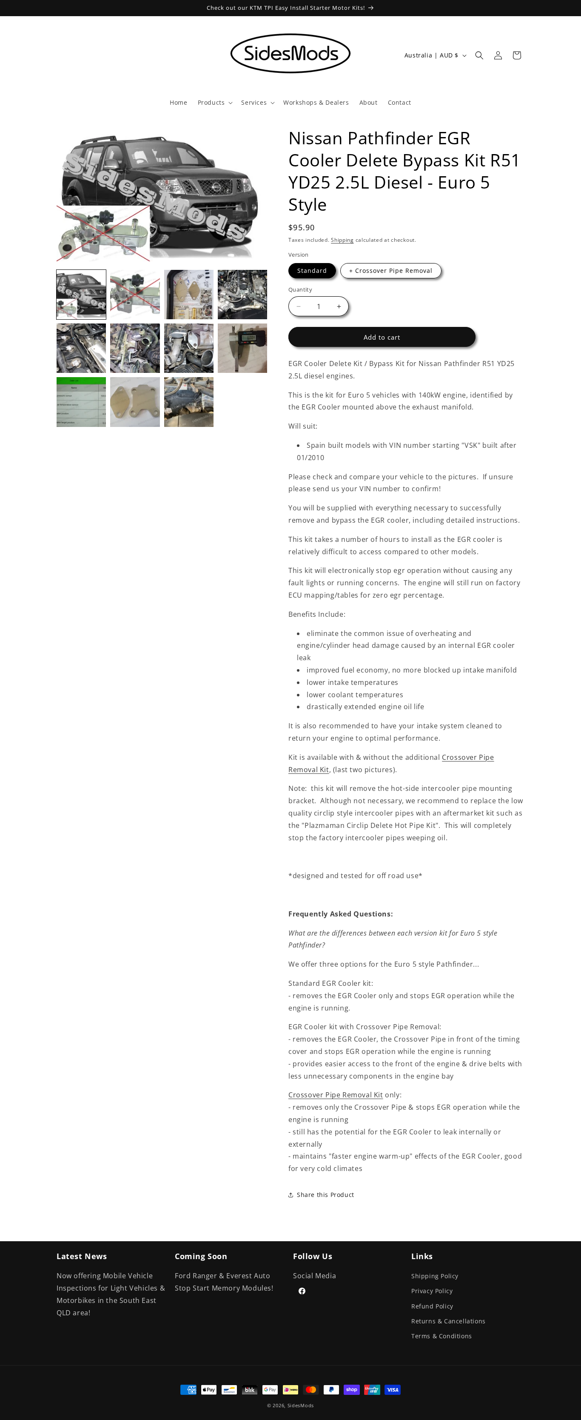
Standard (312, 270)
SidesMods (301, 1405)
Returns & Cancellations (448, 1321)
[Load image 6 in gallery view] (134, 348)
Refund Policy (432, 1306)
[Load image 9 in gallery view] (81, 402)
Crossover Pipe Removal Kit (335, 1094)
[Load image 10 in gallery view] (134, 402)
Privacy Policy (432, 1291)
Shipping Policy (435, 1276)
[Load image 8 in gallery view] (242, 348)
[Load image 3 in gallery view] (189, 294)
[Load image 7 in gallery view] (189, 348)
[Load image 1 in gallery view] (81, 294)
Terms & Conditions (441, 1336)
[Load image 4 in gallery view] (242, 294)
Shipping (342, 239)
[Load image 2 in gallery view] (134, 294)
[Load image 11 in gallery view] (189, 402)
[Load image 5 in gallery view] (81, 348)
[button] (214, 103)
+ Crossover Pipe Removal (391, 270)
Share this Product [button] (325, 1195)
